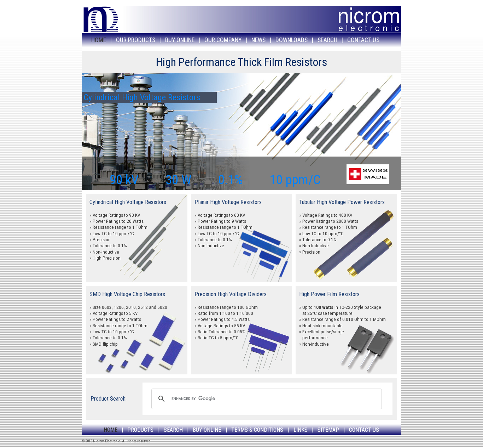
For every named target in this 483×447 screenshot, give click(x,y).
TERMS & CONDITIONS (257, 429)
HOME (98, 40)
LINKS (300, 429)
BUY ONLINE (180, 40)
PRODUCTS (140, 429)
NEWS (258, 40)
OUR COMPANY (223, 40)
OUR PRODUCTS (135, 40)
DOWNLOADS (291, 40)
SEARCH (327, 40)
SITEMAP (328, 429)
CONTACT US (363, 40)
